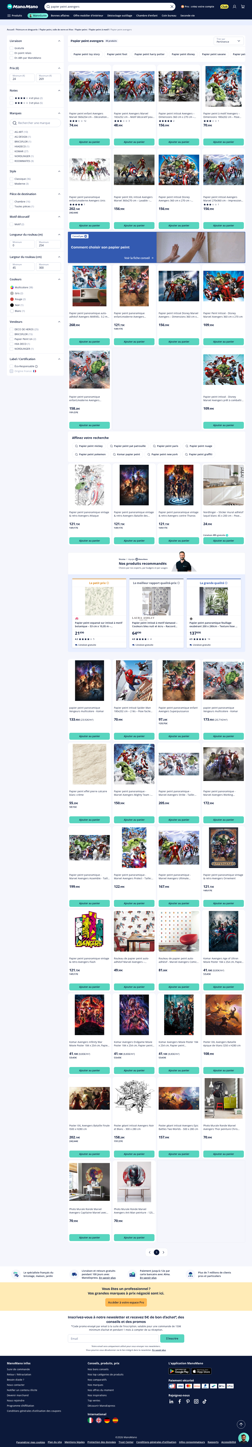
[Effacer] (172, 7)
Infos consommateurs (192, 1442)
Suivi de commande (18, 1369)
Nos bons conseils (98, 1369)
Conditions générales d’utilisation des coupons (34, 1411)
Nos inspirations (97, 1395)
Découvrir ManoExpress (101, 1405)
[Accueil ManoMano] (23, 6)
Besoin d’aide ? (15, 1379)
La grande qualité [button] (212, 583)
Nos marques (95, 1384)
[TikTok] (204, 1401)
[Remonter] (241, 1424)
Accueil (10, 29)
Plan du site (55, 1442)
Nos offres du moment (101, 1390)
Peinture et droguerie (27, 29)
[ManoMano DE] (107, 1420)
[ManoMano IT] (90, 1420)
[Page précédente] (149, 1252)
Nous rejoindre (15, 1400)
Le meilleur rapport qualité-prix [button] (154, 583)
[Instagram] (196, 1401)
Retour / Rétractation (19, 1374)
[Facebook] (179, 1401)
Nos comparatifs (97, 1379)
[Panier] (243, 6)
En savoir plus (159, 1350)
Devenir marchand (18, 1395)
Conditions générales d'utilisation (156, 1442)
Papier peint (81, 29)
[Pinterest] (188, 1401)
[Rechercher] (48, 6)
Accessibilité (228, 1442)
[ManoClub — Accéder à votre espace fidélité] (224, 6)
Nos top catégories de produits (105, 1374)
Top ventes (94, 1400)
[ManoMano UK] (98, 1420)
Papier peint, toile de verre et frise (56, 29)
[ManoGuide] (243, 1438)
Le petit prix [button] (97, 583)
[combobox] (229, 41)
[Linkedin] (171, 1401)
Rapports (213, 1442)
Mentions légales (75, 1442)
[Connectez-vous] (234, 6)
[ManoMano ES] (115, 1420)
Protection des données (101, 1442)
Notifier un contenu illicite (22, 1390)
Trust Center (126, 1442)
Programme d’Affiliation (20, 1405)
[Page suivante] (163, 1252)
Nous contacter (16, 1384)
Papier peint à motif (99, 29)
